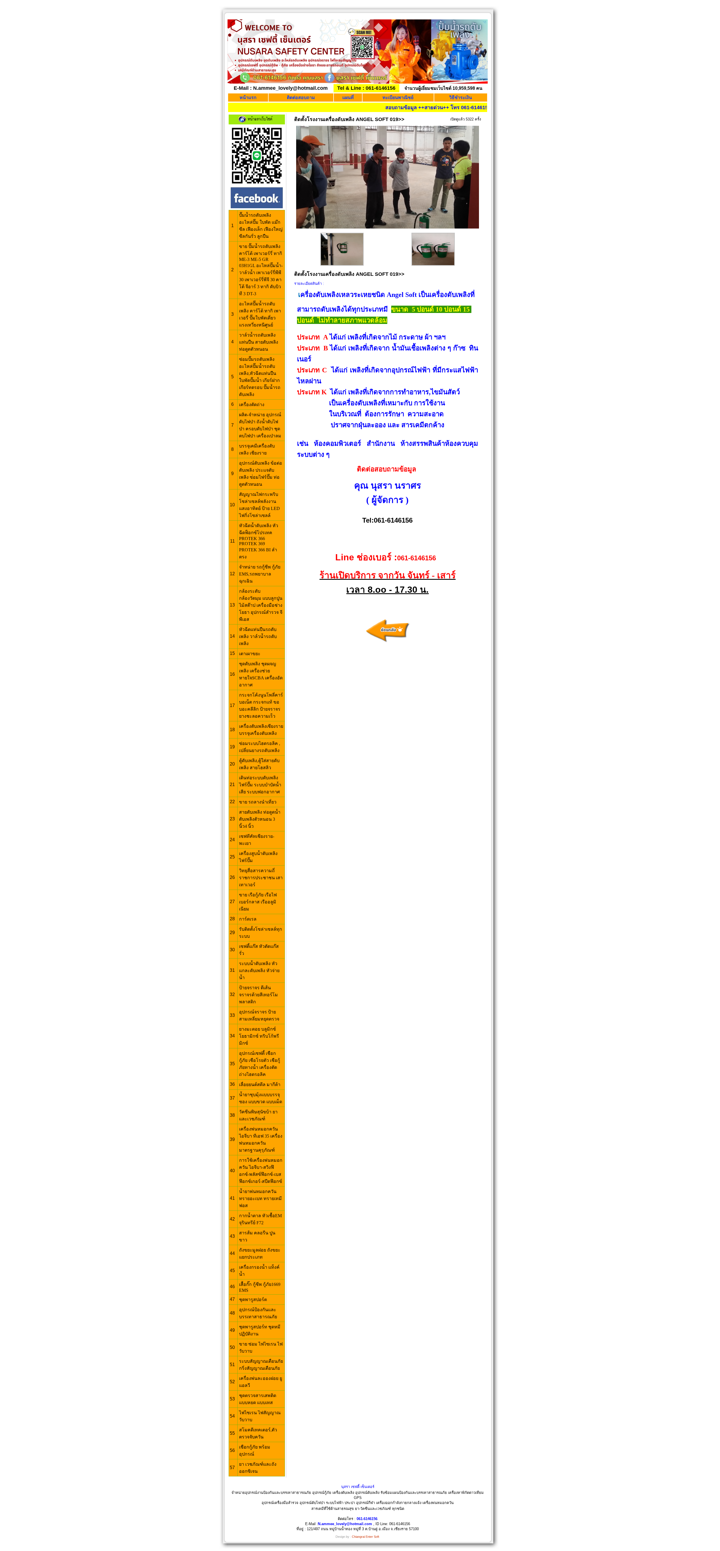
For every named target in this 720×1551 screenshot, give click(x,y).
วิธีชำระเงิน (460, 97)
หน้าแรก (248, 97)
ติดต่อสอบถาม (301, 97)
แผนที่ (348, 97)
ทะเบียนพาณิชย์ (397, 97)
